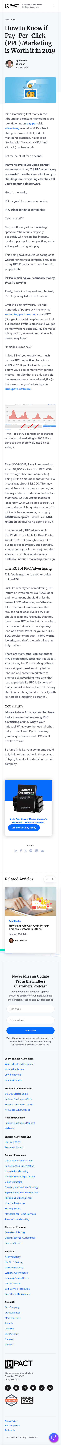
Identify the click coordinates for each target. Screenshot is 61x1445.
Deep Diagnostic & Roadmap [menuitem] (20, 1237)
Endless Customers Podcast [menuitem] (20, 1123)
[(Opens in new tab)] (12, 1400)
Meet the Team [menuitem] (13, 1318)
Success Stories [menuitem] (13, 1243)
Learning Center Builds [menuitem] (17, 1278)
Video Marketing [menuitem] (13, 1182)
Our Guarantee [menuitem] (12, 1312)
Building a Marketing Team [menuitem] (18, 1198)
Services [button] (9, 1251)
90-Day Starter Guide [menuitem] (16, 1093)
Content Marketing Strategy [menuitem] (20, 1176)
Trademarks (10, 1430)
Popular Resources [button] (15, 1155)
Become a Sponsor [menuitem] (15, 1147)
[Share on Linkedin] (17, 851)
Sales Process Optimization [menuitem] (19, 1166)
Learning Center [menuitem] (13, 1080)
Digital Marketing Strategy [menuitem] (19, 1160)
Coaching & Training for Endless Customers (32, 6)
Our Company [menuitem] (12, 1307)
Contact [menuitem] (9, 1344)
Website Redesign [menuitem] (14, 1267)
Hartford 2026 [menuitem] (12, 1142)
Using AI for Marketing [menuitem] (16, 1171)
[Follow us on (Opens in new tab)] (9, 1388)
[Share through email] (43, 851)
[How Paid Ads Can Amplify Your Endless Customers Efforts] (30, 901)
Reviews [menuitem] (9, 1328)
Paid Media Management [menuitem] (18, 1294)
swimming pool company (21, 314)
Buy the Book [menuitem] (12, 1074)
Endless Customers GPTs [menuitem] (18, 1099)
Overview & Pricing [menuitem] (15, 1232)
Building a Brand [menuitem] (13, 1208)
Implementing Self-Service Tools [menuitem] (22, 1192)
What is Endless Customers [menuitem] (19, 1064)
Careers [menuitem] (9, 1339)
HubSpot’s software (18, 389)
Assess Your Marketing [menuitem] (17, 1219)
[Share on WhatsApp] (38, 850)
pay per (32, 123)
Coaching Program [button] (15, 1227)
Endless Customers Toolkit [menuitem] (19, 1104)
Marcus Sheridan (21, 62)
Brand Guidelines (12, 1425)
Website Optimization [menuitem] (16, 1272)
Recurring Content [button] (15, 1117)
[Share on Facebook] (22, 851)
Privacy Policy (42, 1044)
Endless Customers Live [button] (18, 1136)
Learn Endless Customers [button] (19, 1058)
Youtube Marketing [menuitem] (15, 1203)
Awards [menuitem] (9, 1323)
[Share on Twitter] (27, 851)
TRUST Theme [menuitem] (12, 1283)
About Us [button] (10, 1302)
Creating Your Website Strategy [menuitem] (21, 1187)
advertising (12, 128)
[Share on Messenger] (32, 850)
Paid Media (10, 19)
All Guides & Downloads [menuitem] (17, 1109)
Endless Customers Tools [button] (19, 1088)
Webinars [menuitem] (10, 1128)
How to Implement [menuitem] (15, 1069)
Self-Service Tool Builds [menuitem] (17, 1288)
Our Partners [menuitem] (11, 1334)
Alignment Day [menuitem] (12, 1256)
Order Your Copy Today (24, 827)
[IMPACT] (12, 6)
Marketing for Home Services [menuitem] (20, 1214)
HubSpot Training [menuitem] (14, 1262)
